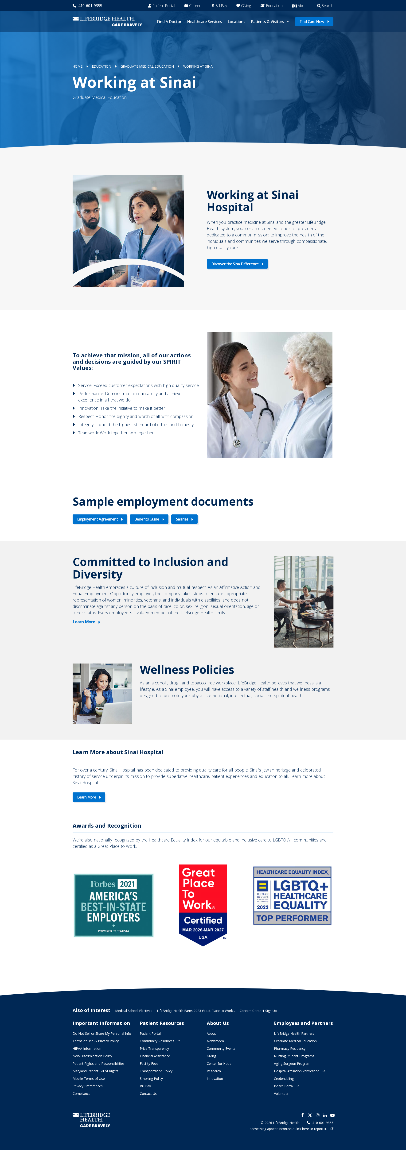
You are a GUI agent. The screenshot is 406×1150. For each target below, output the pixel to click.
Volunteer (281, 1093)
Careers (196, 5)
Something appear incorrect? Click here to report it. (289, 1129)
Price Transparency (154, 1048)
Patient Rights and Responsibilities (99, 1063)
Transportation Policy (156, 1071)
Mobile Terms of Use (89, 1078)
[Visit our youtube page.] (332, 1115)
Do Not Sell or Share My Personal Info (102, 1033)
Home (77, 66)
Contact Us (148, 1093)
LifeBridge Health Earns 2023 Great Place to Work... (196, 1010)
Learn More (84, 622)
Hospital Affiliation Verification (297, 1071)
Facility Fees (149, 1063)
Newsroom (215, 1041)
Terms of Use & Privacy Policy (96, 1041)
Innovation (215, 1078)
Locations (236, 21)
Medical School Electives (133, 1010)
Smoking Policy (151, 1078)
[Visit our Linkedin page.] (325, 1115)
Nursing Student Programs (294, 1056)
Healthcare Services (204, 21)
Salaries (182, 519)
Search (327, 5)
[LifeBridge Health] (91, 1120)
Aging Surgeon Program (292, 1063)
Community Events (221, 1048)
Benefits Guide (147, 519)
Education (274, 5)
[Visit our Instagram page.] (317, 1115)
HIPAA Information (87, 1048)
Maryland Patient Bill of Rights (95, 1071)
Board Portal (283, 1086)
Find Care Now (312, 21)
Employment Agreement (97, 519)
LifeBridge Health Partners (294, 1033)
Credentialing (284, 1078)
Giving (246, 5)
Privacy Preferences (88, 1086)
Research (214, 1071)
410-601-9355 (90, 5)
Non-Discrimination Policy (92, 1056)
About (303, 5)
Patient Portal (163, 5)
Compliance (81, 1093)
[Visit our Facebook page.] (302, 1115)
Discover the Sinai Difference (235, 263)
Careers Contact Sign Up (258, 1010)
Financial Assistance (155, 1056)
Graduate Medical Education (147, 66)
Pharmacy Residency (289, 1048)
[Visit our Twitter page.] (310, 1115)
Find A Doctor (169, 21)
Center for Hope (219, 1063)
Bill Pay (221, 5)
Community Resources (157, 1041)
